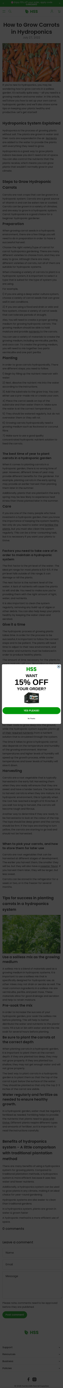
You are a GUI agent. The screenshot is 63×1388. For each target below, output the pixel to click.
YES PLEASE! (31, 710)
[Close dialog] (58, 666)
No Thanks (31, 718)
